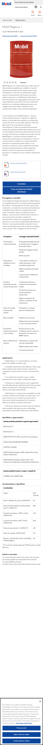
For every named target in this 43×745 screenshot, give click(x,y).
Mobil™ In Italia (7, 20)
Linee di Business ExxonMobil (24, 2)
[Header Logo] (7, 2)
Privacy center (21, 728)
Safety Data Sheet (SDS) (10, 36)
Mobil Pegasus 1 (20, 20)
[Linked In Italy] (36, 7)
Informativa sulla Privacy (24, 723)
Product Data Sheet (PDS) (28, 36)
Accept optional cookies (21, 741)
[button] (39, 13)
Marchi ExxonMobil (21, 7)
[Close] (40, 701)
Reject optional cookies (21, 734)
